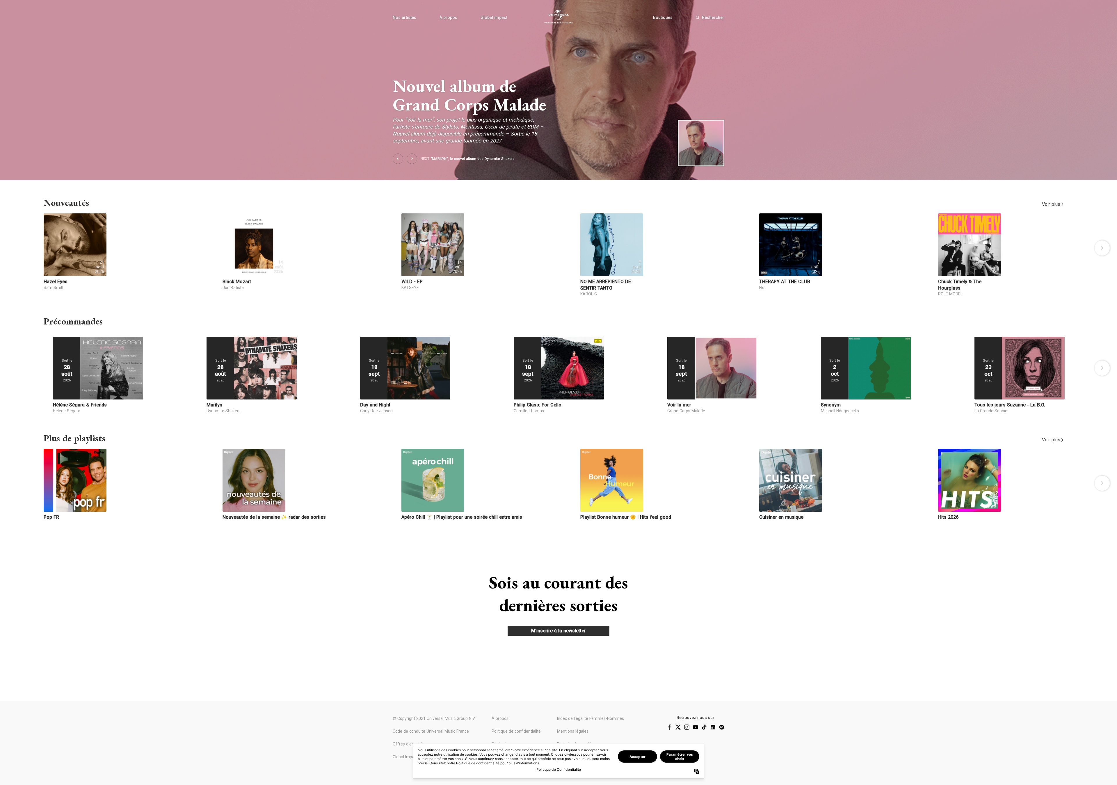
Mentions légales (572, 731)
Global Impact (405, 756)
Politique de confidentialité (516, 731)
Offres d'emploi (407, 744)
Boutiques (663, 17)
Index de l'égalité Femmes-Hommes (590, 718)
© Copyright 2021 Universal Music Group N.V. (434, 718)
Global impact (494, 17)
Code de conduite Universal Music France (431, 731)
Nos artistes (404, 17)
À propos (448, 17)
